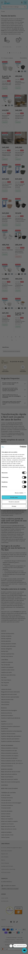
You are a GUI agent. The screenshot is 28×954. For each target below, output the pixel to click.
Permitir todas (14, 497)
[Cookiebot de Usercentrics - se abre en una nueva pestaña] (20, 447)
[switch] (24, 477)
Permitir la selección (14, 501)
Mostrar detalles (19, 492)
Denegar (14, 506)
